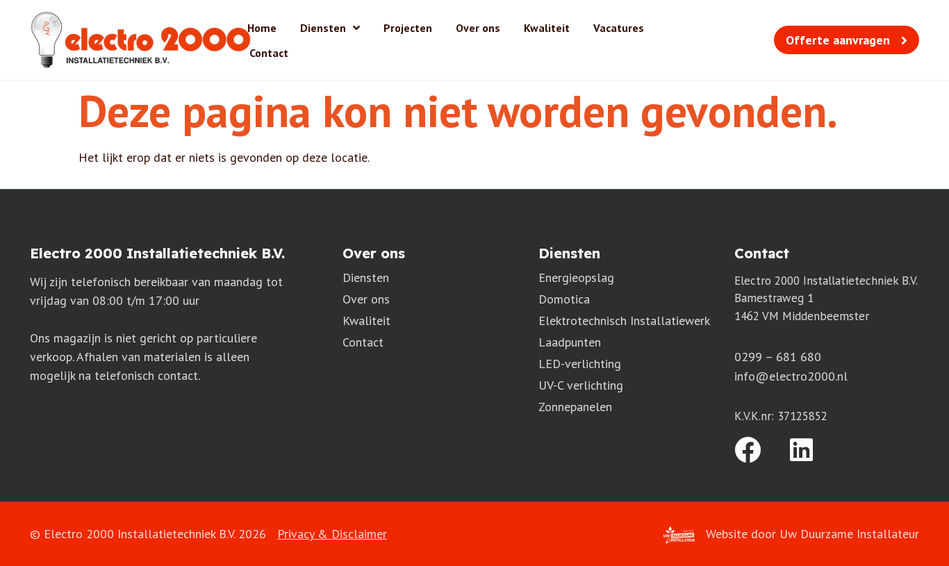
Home (262, 28)
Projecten (407, 28)
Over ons (478, 28)
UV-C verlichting (580, 385)
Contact (268, 53)
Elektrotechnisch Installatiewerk (624, 320)
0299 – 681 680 (777, 357)
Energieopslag (576, 277)
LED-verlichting (579, 364)
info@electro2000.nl (791, 376)
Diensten (323, 28)
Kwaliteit (547, 28)
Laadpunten (569, 342)
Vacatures (618, 28)
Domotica (564, 299)
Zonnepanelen (575, 407)
